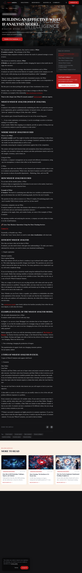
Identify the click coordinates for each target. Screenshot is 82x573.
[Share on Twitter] (47, 427)
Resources (36, 2)
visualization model (9, 304)
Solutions (24, 2)
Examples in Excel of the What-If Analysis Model (66, 66)
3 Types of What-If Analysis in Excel (67, 69)
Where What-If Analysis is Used (66, 58)
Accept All (24, 567)
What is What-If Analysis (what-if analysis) (66, 54)
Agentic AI (47, 2)
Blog (7, 8)
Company (56, 2)
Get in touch (38, 97)
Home (3, 8)
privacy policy (14, 563)
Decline (16, 567)
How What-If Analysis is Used (65, 60)
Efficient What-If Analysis (65, 63)
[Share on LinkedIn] (51, 427)
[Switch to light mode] (66, 2)
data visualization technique (34, 93)
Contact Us (73, 2)
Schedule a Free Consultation (11, 39)
